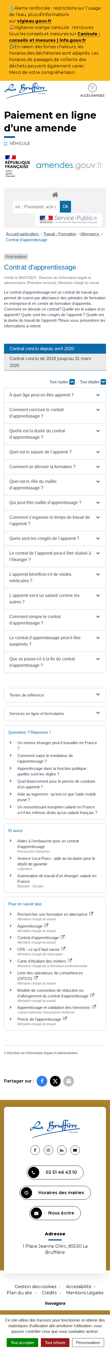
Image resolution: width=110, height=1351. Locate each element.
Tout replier (59, 382)
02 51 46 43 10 (61, 1172)
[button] (55, 395)
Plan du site (19, 1292)
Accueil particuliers (23, 234)
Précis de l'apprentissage (39, 1019)
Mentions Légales (84, 1292)
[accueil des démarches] (55, 194)
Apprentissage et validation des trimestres (54, 1007)
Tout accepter (22, 1342)
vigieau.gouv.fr (34, 21)
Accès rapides (92, 95)
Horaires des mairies (61, 1192)
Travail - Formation (60, 234)
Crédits (49, 1292)
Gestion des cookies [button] (35, 1286)
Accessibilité (78, 1286)
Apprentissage (30, 926)
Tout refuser (55, 1342)
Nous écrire (61, 1213)
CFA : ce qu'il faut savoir (39, 949)
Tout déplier (90, 382)
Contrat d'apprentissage (26, 239)
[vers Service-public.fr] (68, 219)
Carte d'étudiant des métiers (42, 961)
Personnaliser (88, 1342)
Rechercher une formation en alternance (52, 914)
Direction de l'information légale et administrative (42, 1053)
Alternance (90, 234)
